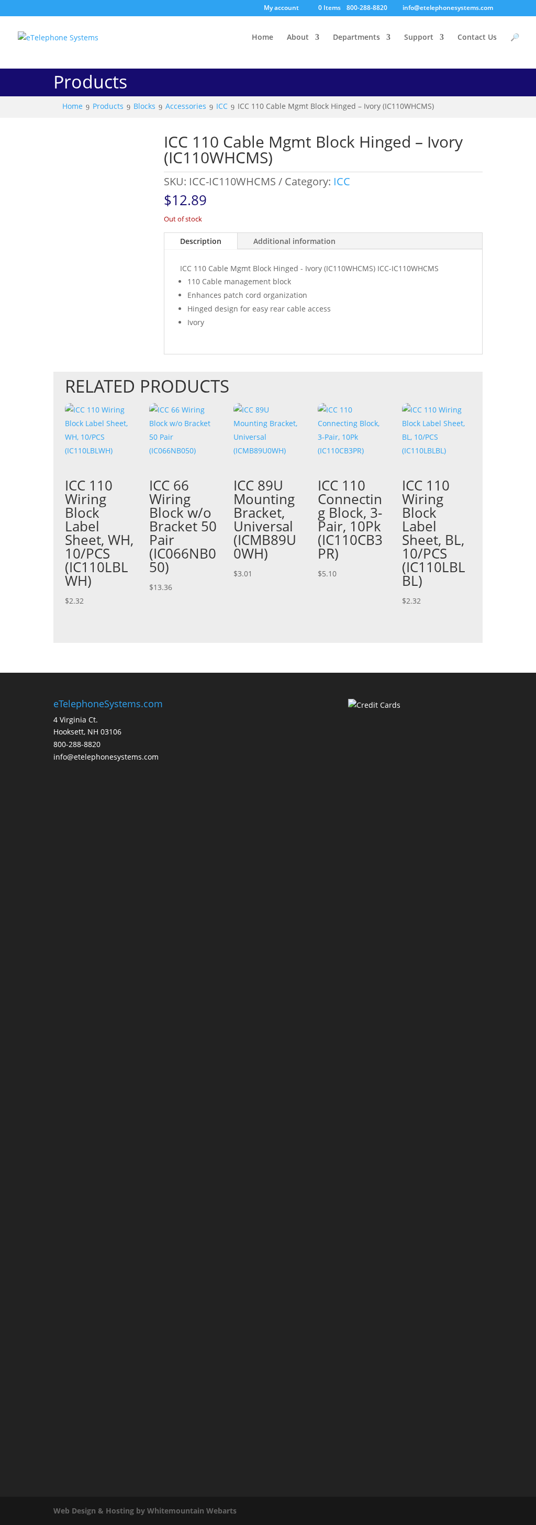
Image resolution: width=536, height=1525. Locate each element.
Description (200, 241)
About (298, 38)
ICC (341, 181)
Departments (356, 38)
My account (281, 8)
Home (262, 38)
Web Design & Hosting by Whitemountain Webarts (145, 1511)
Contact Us (477, 38)
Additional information (294, 241)
